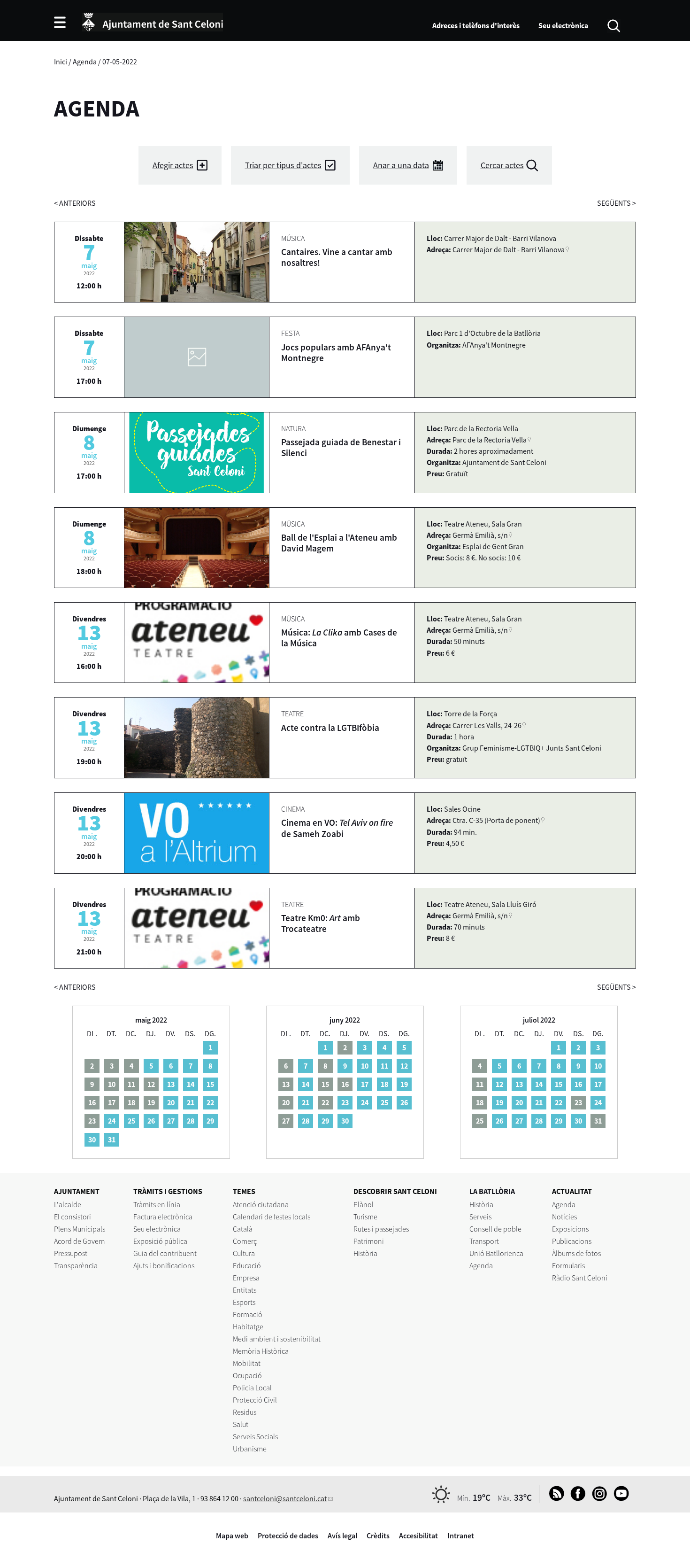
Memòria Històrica (261, 1351)
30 (92, 1139)
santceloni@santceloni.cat (285, 1498)
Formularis (568, 1265)
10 (364, 1065)
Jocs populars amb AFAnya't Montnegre (336, 352)
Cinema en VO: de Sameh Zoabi (337, 828)
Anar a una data (401, 165)
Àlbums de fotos (576, 1253)
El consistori (72, 1216)
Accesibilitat (418, 1535)
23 (345, 1102)
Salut (240, 1424)
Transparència (76, 1265)
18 (384, 1084)
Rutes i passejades (381, 1228)
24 (111, 1120)
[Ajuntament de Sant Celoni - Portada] (152, 20)
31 (111, 1139)
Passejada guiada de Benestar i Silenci (341, 447)
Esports (244, 1302)
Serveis (480, 1216)
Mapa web (232, 1535)
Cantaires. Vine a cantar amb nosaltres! (336, 257)
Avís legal (342, 1535)
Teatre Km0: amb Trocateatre (320, 923)
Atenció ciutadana (261, 1204)
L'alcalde (67, 1204)
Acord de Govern (79, 1241)
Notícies (564, 1216)
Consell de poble (495, 1228)
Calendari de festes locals (271, 1216)
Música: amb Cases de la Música (339, 638)
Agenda (85, 61)
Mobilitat (247, 1363)
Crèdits (378, 1535)
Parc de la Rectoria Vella (489, 439)
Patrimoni (368, 1241)
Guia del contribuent (165, 1253)
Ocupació (247, 1375)
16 (578, 1084)
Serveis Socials (255, 1436)
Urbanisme (250, 1448)
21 (190, 1102)
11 (384, 1065)
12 (404, 1065)
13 (171, 1084)
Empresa (246, 1277)
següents (616, 203)
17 (364, 1084)
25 (131, 1120)
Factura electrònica (162, 1216)
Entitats (244, 1290)
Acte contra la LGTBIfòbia (330, 727)
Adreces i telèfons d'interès (476, 25)
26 (151, 1120)
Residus (244, 1412)
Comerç (245, 1241)
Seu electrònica (563, 25)
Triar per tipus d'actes (283, 165)
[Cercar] (614, 25)
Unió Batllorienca (496, 1253)
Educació (247, 1265)
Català (243, 1228)
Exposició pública (160, 1241)
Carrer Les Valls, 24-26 (486, 725)
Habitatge (248, 1326)
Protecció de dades (288, 1535)
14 (190, 1084)
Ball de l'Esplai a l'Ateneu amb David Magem (339, 543)
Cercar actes (502, 165)
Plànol (363, 1204)
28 (190, 1120)
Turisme (365, 1216)
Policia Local (252, 1387)
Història (365, 1253)
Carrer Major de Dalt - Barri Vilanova (508, 249)
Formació (247, 1314)
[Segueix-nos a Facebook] (576, 1498)
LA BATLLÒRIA (492, 1191)
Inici (60, 61)
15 (210, 1084)
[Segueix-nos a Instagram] (597, 1498)
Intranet (460, 1535)
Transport (484, 1241)
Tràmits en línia (156, 1204)
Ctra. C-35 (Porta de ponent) (496, 820)
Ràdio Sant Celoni (579, 1277)
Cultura (244, 1253)
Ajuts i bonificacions (163, 1265)
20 (171, 1102)
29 (210, 1120)
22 (210, 1102)
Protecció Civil (255, 1399)
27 (171, 1120)
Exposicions (570, 1228)
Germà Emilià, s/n (480, 535)
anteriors (75, 203)
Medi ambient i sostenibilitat (277, 1338)
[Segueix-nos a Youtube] (619, 1498)
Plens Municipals (79, 1228)
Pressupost (70, 1253)
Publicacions (571, 1241)
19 (404, 1084)
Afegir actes (173, 165)
